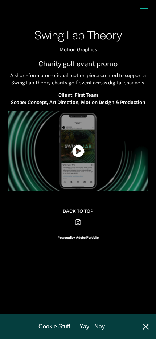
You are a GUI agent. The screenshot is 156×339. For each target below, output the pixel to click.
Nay (99, 326)
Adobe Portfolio (87, 237)
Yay (84, 326)
